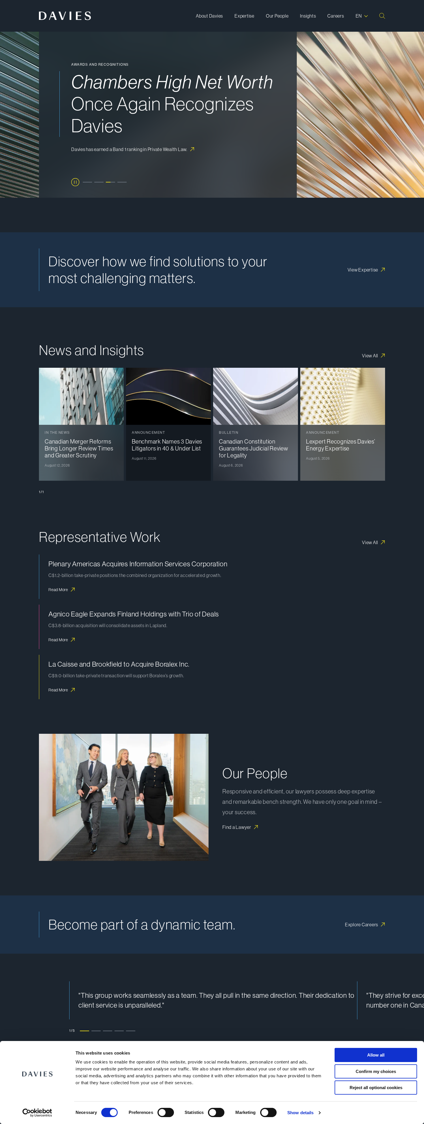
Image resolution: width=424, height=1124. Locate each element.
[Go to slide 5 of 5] (130, 1031)
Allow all (375, 1055)
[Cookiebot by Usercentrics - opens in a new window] (37, 1112)
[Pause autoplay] (75, 182)
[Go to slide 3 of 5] (107, 1031)
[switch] (165, 1112)
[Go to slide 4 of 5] (119, 1031)
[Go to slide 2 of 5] (96, 1031)
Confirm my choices (376, 1071)
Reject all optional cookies (376, 1087)
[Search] (382, 16)
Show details (300, 1112)
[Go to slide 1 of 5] (84, 1031)
